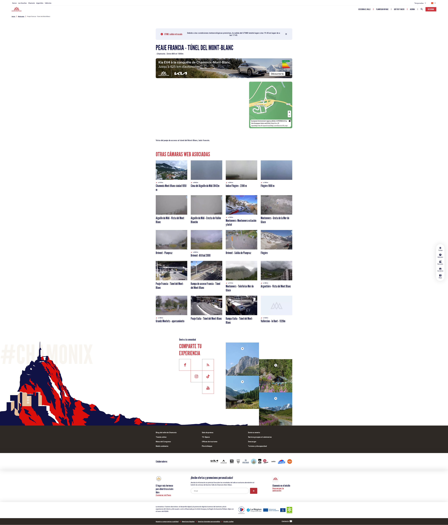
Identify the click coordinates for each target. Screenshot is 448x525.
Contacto (285, 521)
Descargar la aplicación (278, 489)
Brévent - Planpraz (164, 253)
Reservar (431, 9)
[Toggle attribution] (289, 121)
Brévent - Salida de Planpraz (238, 253)
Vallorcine (48, 3)
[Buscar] (421, 9)
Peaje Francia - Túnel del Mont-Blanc (38, 16)
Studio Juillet (228, 521)
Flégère (264, 253)
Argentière (39, 3)
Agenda (412, 9)
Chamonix (31, 3)
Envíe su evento (254, 432)
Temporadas (419, 3)
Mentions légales (188, 521)
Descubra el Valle (364, 9)
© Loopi (285, 125)
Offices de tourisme (209, 442)
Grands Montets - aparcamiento (170, 321)
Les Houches (22, 3)
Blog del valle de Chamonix (166, 432)
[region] (270, 105)
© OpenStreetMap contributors (271, 125)
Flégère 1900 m (267, 186)
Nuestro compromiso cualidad (167, 521)
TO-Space (206, 437)
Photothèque (207, 446)
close (286, 34)
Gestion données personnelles (209, 521)
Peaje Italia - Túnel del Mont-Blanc (206, 318)
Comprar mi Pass (163, 495)
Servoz (14, 3)
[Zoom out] (289, 115)
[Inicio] (17, 9)
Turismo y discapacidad (257, 446)
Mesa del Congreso (163, 442)
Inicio (13, 16)
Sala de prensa (207, 432)
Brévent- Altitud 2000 (200, 255)
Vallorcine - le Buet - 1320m (273, 321)
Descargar (252, 442)
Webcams (21, 16)
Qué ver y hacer (399, 9)
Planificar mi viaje (382, 9)
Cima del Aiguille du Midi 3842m (205, 186)
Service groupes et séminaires (260, 437)
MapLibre (274, 123)
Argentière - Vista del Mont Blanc (276, 286)
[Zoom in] (289, 112)
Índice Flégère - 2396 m (236, 186)
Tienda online (161, 437)
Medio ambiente (162, 446)
